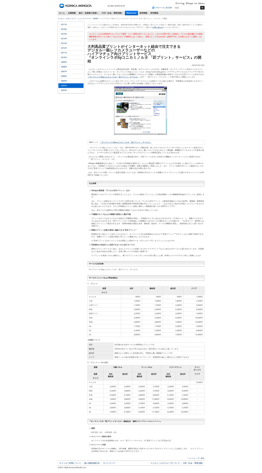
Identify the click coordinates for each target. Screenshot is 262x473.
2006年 (64, 76)
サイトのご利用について (70, 463)
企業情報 (72, 13)
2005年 (64, 81)
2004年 (95, 18)
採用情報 (143, 13)
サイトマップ (109, 463)
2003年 (64, 90)
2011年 (64, 52)
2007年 (64, 71)
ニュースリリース (84, 18)
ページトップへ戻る (196, 458)
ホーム (62, 13)
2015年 (64, 34)
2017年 (64, 24)
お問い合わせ (158, 27)
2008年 (64, 66)
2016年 (64, 29)
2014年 (64, 38)
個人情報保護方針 (92, 463)
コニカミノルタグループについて (165, 463)
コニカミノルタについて (66, 18)
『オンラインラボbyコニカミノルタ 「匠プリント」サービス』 (113, 77)
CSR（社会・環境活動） (112, 13)
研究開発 (154, 13)
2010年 (64, 57)
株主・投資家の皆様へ (89, 13)
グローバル (160, 7)
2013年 (64, 43)
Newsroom (131, 13)
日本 (170, 7)
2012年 (64, 48)
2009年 (64, 62)
